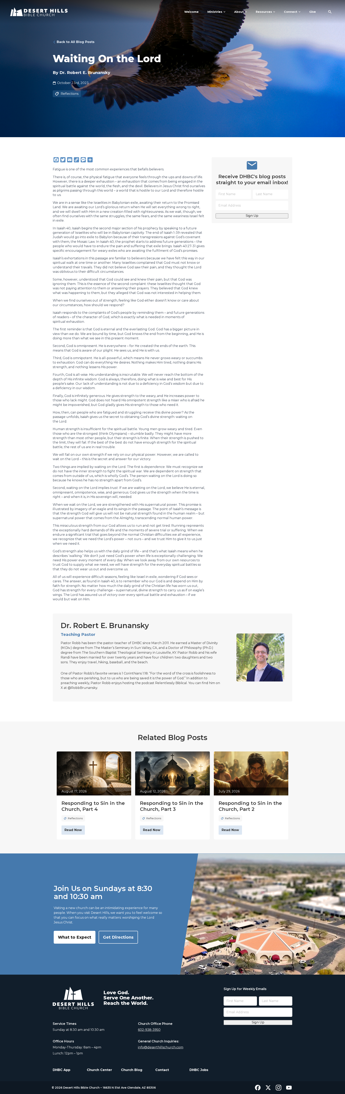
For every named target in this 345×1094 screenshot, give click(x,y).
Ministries (214, 12)
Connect (290, 12)
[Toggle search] (330, 12)
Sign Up (252, 216)
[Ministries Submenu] (223, 12)
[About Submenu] (245, 12)
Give (312, 12)
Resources (264, 12)
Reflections (69, 94)
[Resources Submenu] (273, 12)
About (239, 12)
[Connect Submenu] (298, 12)
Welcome (191, 12)
